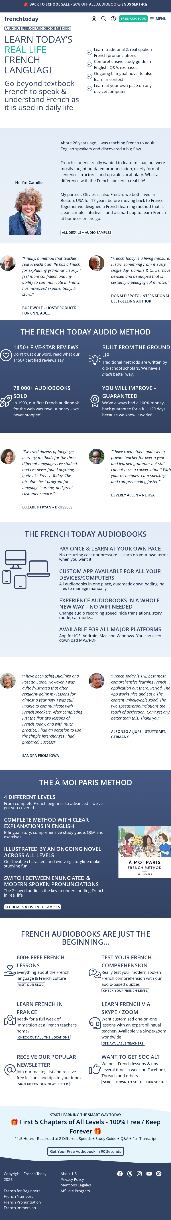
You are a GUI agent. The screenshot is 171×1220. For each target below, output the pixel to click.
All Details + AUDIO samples (86, 232)
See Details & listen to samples (32, 907)
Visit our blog (31, 984)
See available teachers (123, 1043)
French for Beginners (22, 1190)
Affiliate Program (75, 1190)
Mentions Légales (76, 1185)
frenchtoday (21, 18)
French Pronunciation (22, 1202)
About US (69, 1173)
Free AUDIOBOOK (133, 18)
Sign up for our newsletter (43, 1084)
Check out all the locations (43, 1037)
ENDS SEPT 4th (134, 4)
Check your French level (125, 990)
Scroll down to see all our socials (135, 1082)
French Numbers (18, 1196)
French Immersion (20, 1207)
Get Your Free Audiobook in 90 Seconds (85, 1151)
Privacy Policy (72, 1179)
